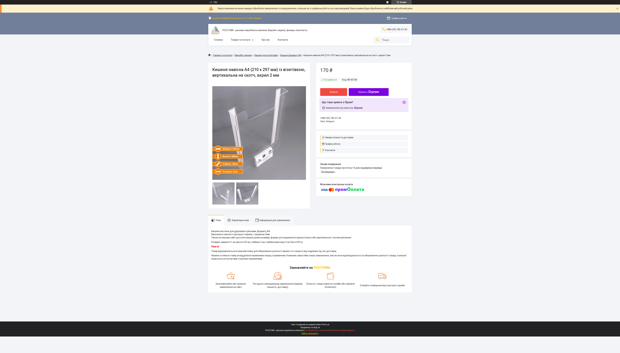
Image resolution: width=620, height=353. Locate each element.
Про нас (266, 39)
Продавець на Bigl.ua (310, 327)
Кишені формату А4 (290, 55)
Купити (333, 92)
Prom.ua (325, 324)
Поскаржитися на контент (317, 330)
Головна (218, 39)
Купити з (363, 92)
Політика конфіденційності (342, 330)
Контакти (283, 39)
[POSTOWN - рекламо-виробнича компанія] (215, 30)
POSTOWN (322, 268)
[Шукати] (377, 40)
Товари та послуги (240, 39)
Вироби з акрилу (243, 55)
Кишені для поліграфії (266, 55)
